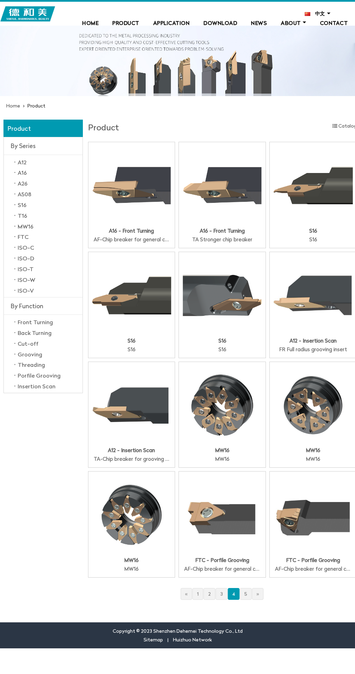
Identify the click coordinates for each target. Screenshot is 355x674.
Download (220, 23)
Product (125, 23)
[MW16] (222, 404)
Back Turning (35, 333)
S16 (22, 205)
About (291, 23)
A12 (22, 162)
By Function (27, 306)
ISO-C (26, 247)
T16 (22, 215)
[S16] (313, 184)
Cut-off (28, 343)
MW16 (25, 226)
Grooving (30, 354)
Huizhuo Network (192, 639)
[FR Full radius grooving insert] (313, 294)
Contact (334, 23)
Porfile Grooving (39, 375)
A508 (24, 194)
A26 (22, 183)
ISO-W (26, 280)
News (259, 23)
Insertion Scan (36, 386)
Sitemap (153, 639)
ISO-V (26, 290)
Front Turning (35, 322)
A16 (22, 172)
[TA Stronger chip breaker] (222, 184)
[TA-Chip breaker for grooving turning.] (131, 404)
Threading (31, 365)
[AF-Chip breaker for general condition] (131, 184)
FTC (23, 237)
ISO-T (26, 269)
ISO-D (26, 258)
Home (90, 23)
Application (171, 23)
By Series (23, 146)
